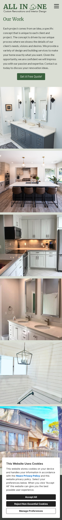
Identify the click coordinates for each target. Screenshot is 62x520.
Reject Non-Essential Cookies (31, 504)
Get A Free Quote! (31, 76)
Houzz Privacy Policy (28, 475)
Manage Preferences (31, 511)
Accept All (31, 497)
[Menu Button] (56, 6)
